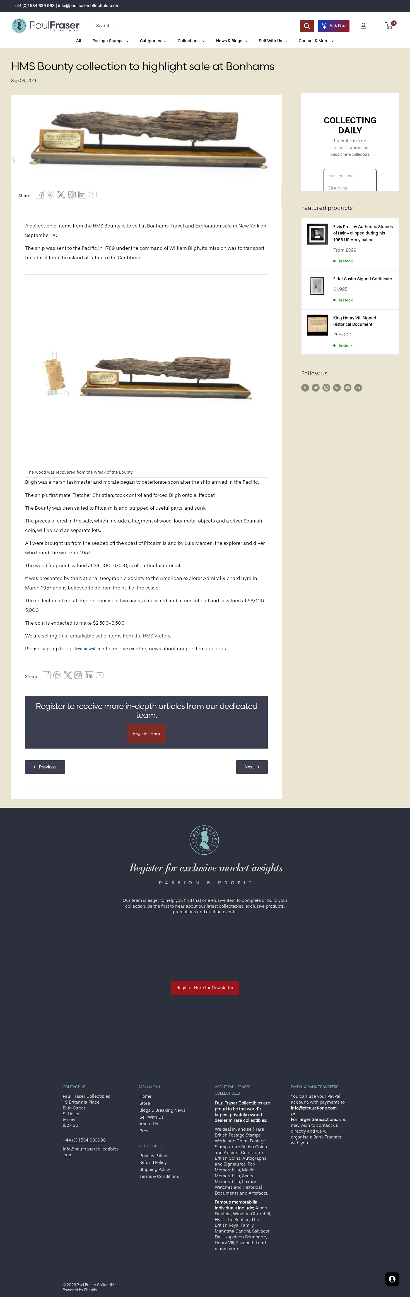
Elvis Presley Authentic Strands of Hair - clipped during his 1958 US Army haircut (363, 233)
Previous (48, 766)
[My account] (363, 26)
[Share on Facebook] (40, 196)
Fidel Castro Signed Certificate (362, 279)
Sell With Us (151, 1117)
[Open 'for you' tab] (392, 1279)
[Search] (307, 26)
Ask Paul (338, 25)
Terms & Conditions (159, 1176)
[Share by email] (72, 196)
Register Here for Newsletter (205, 987)
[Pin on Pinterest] (50, 196)
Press (145, 1130)
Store (144, 1103)
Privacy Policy (153, 1155)
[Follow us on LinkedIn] (358, 387)
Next (249, 766)
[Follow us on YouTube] (347, 387)
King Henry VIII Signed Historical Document (354, 321)
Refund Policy (153, 1162)
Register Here (146, 733)
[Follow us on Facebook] (305, 387)
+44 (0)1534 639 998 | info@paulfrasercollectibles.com (66, 5)
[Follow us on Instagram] (326, 387)
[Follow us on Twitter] (316, 387)
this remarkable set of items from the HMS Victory (114, 636)
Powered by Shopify (80, 1290)
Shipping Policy (154, 1169)
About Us (148, 1123)
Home (145, 1096)
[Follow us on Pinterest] (337, 387)
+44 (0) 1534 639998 (84, 1140)
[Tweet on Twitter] (61, 196)
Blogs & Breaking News (162, 1110)
